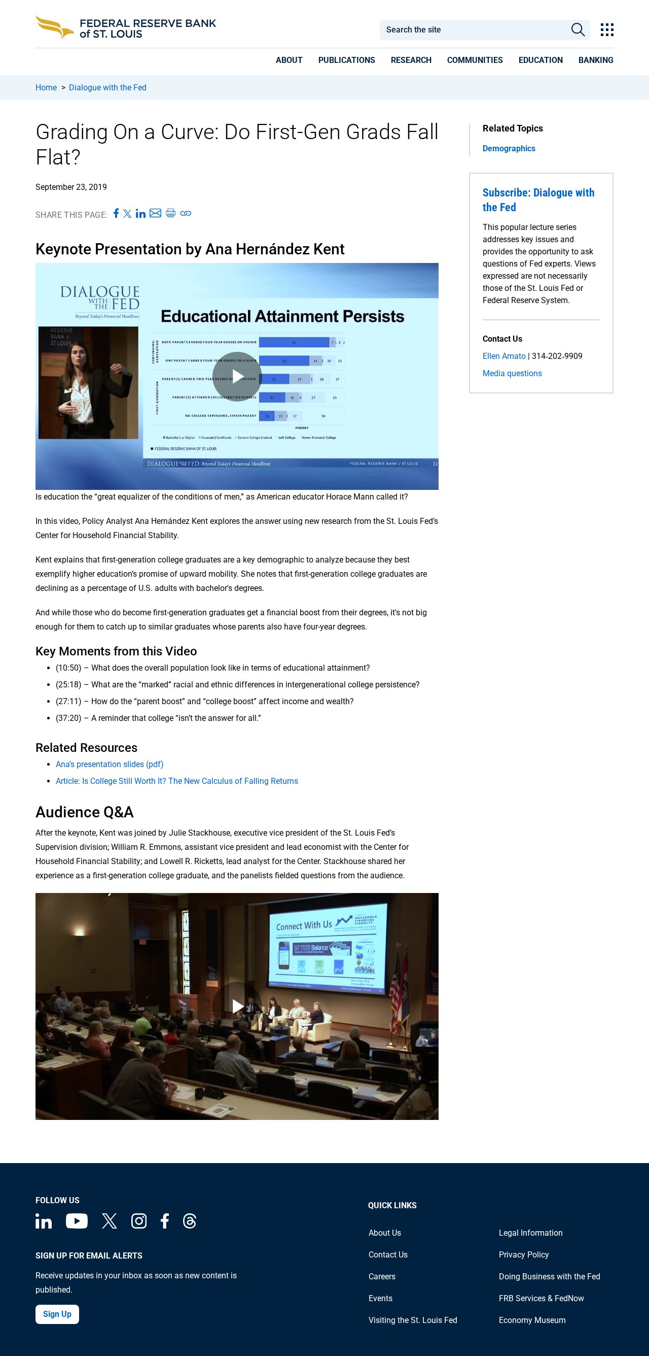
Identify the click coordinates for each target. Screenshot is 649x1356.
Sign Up (57, 1314)
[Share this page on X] (127, 214)
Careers (382, 1276)
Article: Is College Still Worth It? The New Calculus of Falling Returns (177, 781)
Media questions (512, 373)
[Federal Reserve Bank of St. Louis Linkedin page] (43, 1226)
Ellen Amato (504, 356)
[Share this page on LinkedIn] (141, 214)
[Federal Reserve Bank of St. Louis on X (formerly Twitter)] (109, 1226)
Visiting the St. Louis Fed (413, 1320)
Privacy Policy (524, 1255)
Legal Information (531, 1233)
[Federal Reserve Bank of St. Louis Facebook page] (165, 1226)
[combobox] (472, 30)
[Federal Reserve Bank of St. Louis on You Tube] (77, 1226)
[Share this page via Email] (155, 214)
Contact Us (388, 1255)
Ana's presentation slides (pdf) (110, 764)
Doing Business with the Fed (549, 1276)
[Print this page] (170, 214)
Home (46, 87)
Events (380, 1298)
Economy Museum (532, 1320)
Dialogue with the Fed (108, 87)
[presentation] (289, 62)
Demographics (509, 148)
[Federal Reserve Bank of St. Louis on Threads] (189, 1226)
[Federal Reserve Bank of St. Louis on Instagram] (139, 1226)
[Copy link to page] (186, 214)
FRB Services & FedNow (541, 1298)
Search (578, 30)
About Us (385, 1233)
